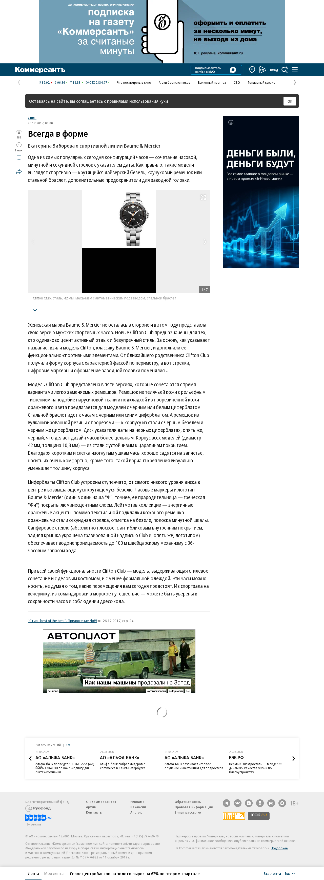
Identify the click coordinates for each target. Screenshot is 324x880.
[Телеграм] (226, 803)
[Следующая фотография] (205, 242)
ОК (290, 101)
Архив (91, 807)
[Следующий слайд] (294, 758)
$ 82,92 (44, 82)
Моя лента (54, 873)
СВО (237, 82)
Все (68, 745)
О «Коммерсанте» (101, 801)
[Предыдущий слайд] (30, 758)
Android (136, 812)
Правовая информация (194, 807)
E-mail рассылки (188, 812)
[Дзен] (249, 803)
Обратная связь (188, 801)
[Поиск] (285, 70)
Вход (274, 69)
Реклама (137, 801)
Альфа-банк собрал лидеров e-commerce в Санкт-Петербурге (123, 766)
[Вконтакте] (237, 803)
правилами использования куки (137, 101)
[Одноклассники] (260, 803)
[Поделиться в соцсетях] (19, 171)
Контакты (94, 812)
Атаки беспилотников (174, 82)
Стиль (32, 117)
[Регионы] (252, 70)
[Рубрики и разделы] (295, 70)
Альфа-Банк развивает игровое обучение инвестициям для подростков (194, 766)
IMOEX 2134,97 (96, 82)
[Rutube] (271, 803)
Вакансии (138, 807)
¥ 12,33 (75, 82)
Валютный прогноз (212, 82)
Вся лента (272, 873)
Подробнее (279, 848)
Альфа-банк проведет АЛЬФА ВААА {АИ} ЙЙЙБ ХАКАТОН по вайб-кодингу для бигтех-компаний (64, 768)
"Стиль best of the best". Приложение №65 (62, 620)
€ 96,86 (60, 82)
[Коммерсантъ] (40, 69)
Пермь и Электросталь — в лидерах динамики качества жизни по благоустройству (255, 768)
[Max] (282, 803)
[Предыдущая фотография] (33, 242)
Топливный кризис (261, 82)
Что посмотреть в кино (134, 82)
